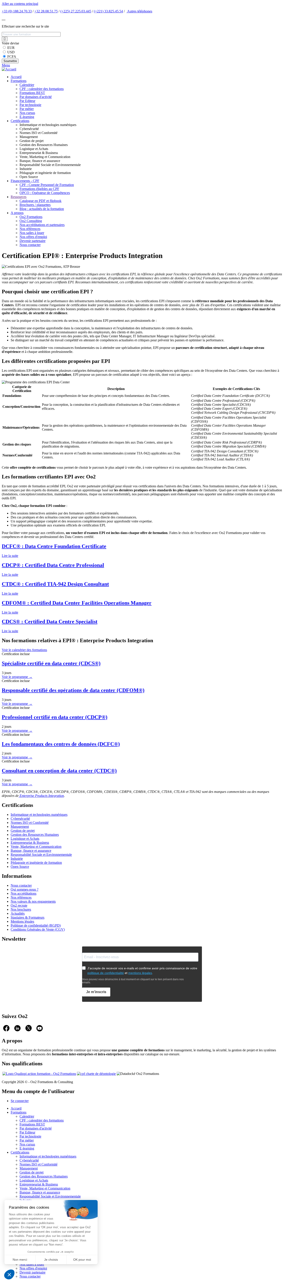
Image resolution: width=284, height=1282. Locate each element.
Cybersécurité (20, 818)
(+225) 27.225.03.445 (75, 11)
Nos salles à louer (32, 233)
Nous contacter (30, 245)
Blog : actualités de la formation (42, 209)
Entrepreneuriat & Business (30, 842)
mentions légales (140, 973)
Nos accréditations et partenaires (42, 225)
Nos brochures (21, 909)
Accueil (16, 77)
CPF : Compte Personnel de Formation (47, 185)
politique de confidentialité (105, 973)
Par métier (27, 109)
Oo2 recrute (19, 905)
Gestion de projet (23, 830)
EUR (11, 48)
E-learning (27, 117)
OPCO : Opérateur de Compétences (45, 193)
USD (11, 52)
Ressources (18, 197)
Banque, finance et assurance (31, 850)
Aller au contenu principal (20, 4)
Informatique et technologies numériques (39, 814)
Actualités (18, 913)
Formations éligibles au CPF (39, 189)
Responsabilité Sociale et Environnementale (41, 854)
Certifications (20, 121)
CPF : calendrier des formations (42, 89)
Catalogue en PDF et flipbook (40, 201)
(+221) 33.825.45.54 (108, 11)
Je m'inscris (96, 992)
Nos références (30, 229)
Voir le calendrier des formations (24, 650)
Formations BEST (32, 93)
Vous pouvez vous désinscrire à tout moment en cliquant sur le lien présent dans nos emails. (133, 981)
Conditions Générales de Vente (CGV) (38, 929)
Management (20, 826)
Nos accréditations (23, 893)
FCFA (11, 56)
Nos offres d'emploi (33, 237)
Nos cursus (27, 113)
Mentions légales (22, 921)
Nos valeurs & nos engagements (33, 901)
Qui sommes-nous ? (24, 889)
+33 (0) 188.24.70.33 (17, 11)
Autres (139, 11)
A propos (17, 213)
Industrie (17, 858)
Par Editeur (27, 101)
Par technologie (30, 105)
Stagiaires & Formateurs (27, 917)
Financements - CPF (25, 181)
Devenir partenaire (32, 241)
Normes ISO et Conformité (30, 822)
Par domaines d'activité (36, 97)
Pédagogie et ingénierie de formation (36, 862)
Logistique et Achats (25, 838)
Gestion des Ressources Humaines (35, 834)
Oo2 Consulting (31, 221)
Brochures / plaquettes (35, 205)
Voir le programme (17, 677)
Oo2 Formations (31, 217)
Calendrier (27, 85)
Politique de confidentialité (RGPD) (36, 925)
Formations (18, 81)
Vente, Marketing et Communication (36, 846)
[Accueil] (9, 69)
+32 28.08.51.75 (46, 11)
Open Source (20, 866)
